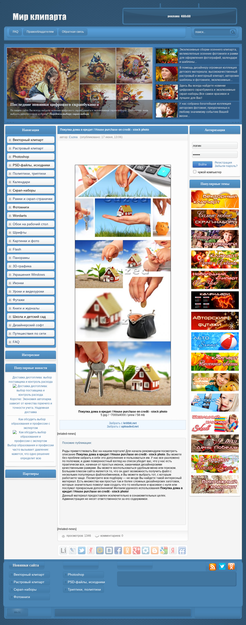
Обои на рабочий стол (30, 224)
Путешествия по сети (29, 333)
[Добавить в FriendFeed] (182, 550)
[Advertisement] (144, 151)
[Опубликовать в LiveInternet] (63, 550)
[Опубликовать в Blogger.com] (155, 550)
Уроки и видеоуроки (28, 291)
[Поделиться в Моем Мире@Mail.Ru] (100, 550)
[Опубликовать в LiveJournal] (72, 550)
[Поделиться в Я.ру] (91, 550)
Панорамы (21, 258)
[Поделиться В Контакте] (109, 550)
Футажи (19, 300)
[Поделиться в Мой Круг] (145, 550)
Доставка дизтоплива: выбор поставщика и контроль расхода (31, 395)
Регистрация (223, 162)
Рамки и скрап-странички (32, 199)
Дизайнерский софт (28, 325)
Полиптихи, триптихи (29, 173)
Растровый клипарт (28, 148)
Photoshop (76, 574)
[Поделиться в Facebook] (118, 550)
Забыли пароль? (226, 166)
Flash (17, 249)
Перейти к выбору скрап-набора (69, 113)
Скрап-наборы (25, 589)
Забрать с (123, 423)
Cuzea (73, 137)
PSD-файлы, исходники (86, 582)
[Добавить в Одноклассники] (127, 550)
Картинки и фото (26, 241)
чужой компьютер (209, 172)
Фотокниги (22, 597)
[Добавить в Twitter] (82, 550)
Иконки (18, 283)
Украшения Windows (29, 274)
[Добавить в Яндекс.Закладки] (173, 550)
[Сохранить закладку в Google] (164, 550)
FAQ (16, 342)
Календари (21, 182)
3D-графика (22, 266)
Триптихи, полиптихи (84, 589)
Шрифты (19, 232)
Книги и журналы (26, 308)
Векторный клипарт (29, 574)
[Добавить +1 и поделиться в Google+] (136, 550)
